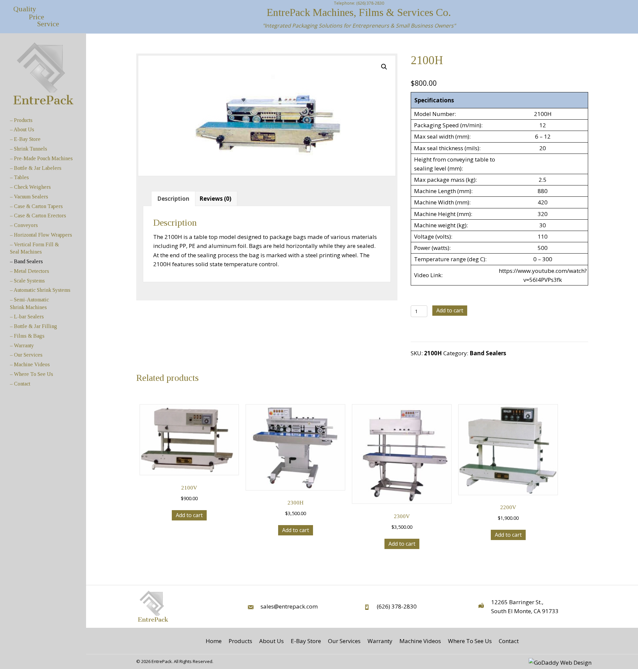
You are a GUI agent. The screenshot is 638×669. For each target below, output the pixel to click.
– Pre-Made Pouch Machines (41, 158)
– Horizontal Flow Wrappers (41, 235)
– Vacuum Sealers (29, 196)
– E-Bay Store (25, 139)
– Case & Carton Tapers (36, 206)
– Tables (19, 177)
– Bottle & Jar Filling (33, 326)
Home (214, 641)
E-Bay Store (306, 641)
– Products (21, 120)
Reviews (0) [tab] (215, 198)
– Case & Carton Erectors (38, 215)
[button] (384, 67)
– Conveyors (24, 225)
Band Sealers (488, 353)
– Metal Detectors (29, 271)
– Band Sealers (26, 261)
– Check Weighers (30, 187)
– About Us (22, 129)
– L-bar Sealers (27, 316)
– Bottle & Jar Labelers (35, 168)
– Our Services (26, 355)
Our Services (344, 641)
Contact (509, 641)
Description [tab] (173, 198)
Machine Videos (420, 641)
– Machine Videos (30, 364)
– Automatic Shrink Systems (40, 290)
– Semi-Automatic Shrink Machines (29, 303)
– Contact (20, 384)
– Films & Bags (27, 336)
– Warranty (22, 345)
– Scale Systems (27, 280)
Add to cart (449, 310)
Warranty (380, 641)
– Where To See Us (31, 374)
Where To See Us (470, 641)
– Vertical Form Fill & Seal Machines (34, 248)
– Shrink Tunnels (28, 149)
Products (240, 641)
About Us (271, 641)
